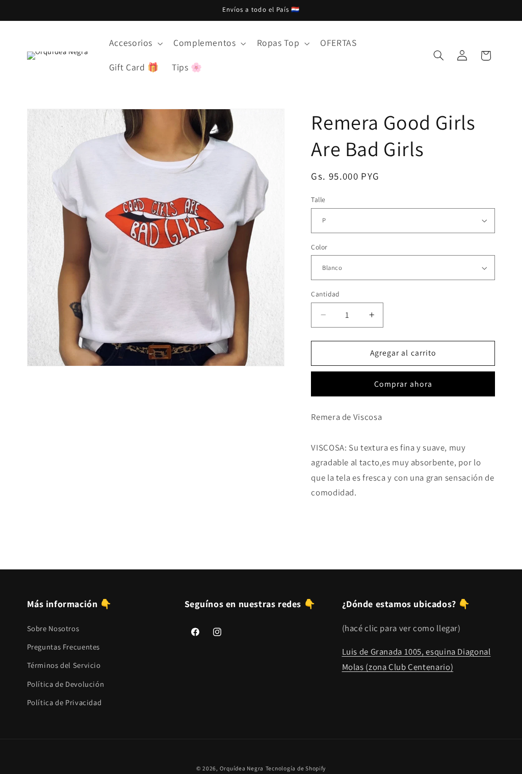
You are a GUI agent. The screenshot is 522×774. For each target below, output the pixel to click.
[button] (134, 43)
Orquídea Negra (242, 768)
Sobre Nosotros (53, 628)
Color (319, 247)
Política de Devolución (66, 684)
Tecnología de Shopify (296, 768)
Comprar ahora (403, 384)
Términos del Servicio (64, 665)
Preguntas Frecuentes (63, 647)
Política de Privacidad (64, 702)
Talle (318, 199)
